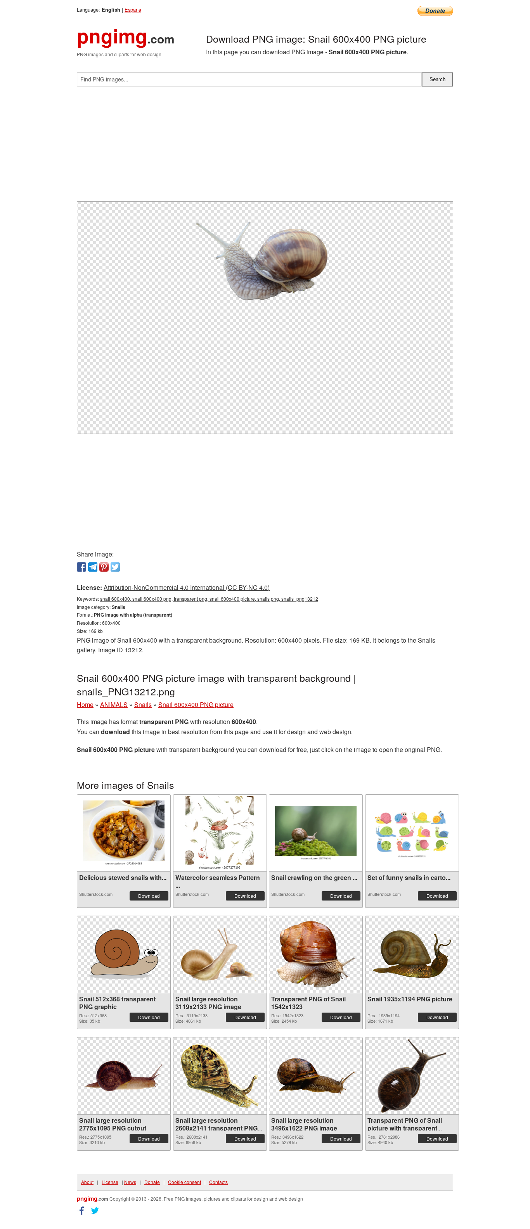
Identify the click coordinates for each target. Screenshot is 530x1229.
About (87, 1182)
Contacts (218, 1182)
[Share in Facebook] (81, 567)
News (130, 1182)
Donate (152, 1182)
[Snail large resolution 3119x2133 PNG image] (220, 954)
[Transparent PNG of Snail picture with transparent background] (412, 1076)
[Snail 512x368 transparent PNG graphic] (124, 954)
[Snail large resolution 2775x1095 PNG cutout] (124, 1076)
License (110, 1182)
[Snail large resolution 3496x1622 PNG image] (316, 1076)
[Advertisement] (265, 147)
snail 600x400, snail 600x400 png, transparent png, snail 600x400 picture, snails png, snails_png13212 (209, 598)
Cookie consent (184, 1182)
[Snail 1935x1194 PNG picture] (412, 954)
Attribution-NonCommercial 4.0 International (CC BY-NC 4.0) (187, 587)
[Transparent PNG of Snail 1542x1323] (316, 954)
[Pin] (104, 567)
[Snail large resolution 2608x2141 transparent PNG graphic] (220, 1076)
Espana (133, 9)
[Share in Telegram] (92, 567)
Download (149, 895)
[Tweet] (115, 567)
